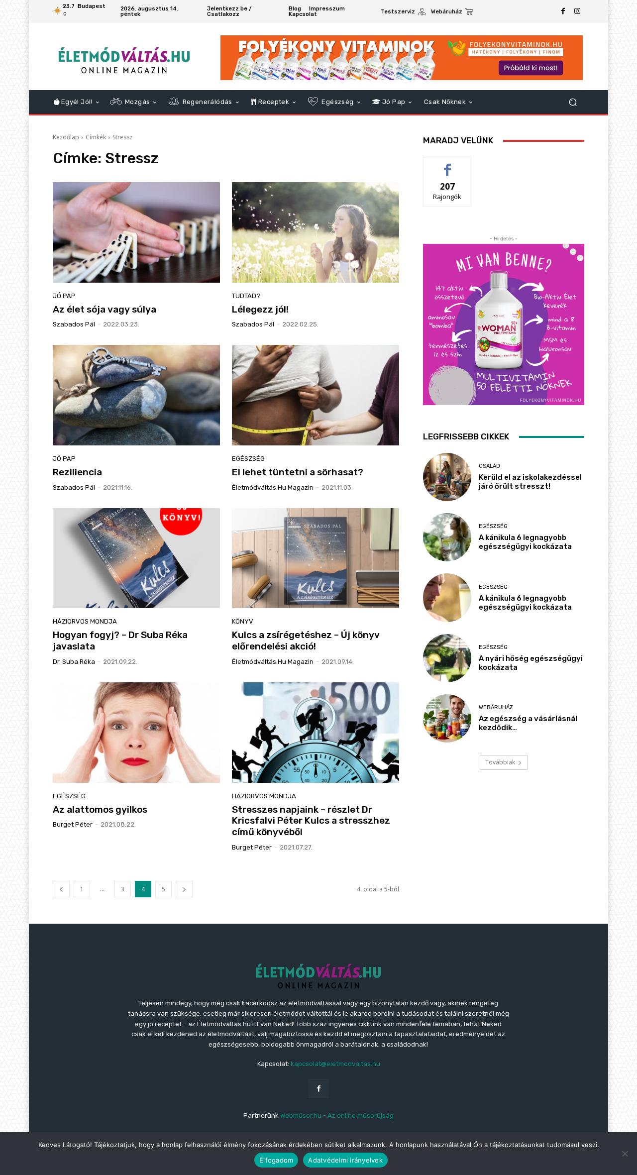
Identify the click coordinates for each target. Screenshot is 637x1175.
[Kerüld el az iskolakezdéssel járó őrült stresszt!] (447, 477)
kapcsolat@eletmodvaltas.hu (335, 1064)
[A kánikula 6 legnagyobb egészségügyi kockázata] (447, 537)
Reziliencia (77, 472)
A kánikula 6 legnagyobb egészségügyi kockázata (525, 542)
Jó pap (64, 296)
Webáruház (496, 707)
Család (489, 466)
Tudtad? (246, 296)
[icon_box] (403, 12)
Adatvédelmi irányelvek (345, 1160)
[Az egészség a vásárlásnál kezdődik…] (447, 718)
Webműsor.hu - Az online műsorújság (337, 1115)
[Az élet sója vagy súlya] (136, 232)
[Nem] (625, 1154)
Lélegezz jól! (260, 309)
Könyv (242, 621)
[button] (572, 102)
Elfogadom (276, 1160)
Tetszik (447, 164)
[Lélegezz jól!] (315, 232)
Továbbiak (500, 762)
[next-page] (184, 889)
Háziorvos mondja (85, 621)
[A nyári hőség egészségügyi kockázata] (447, 658)
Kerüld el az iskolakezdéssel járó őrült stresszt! (530, 482)
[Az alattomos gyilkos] (136, 732)
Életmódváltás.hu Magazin (273, 487)
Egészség (248, 458)
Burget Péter (73, 824)
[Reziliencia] (136, 395)
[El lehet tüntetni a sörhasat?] (315, 395)
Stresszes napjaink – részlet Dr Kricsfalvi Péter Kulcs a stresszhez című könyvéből (311, 821)
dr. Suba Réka (74, 661)
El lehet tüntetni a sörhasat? (297, 472)
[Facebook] (563, 11)
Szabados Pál (74, 324)
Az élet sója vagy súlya (104, 309)
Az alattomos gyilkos (100, 809)
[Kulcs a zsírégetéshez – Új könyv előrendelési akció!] (315, 558)
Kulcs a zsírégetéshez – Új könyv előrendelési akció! (306, 640)
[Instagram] (577, 11)
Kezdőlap (66, 137)
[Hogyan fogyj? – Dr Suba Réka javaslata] (136, 558)
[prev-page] (61, 889)
